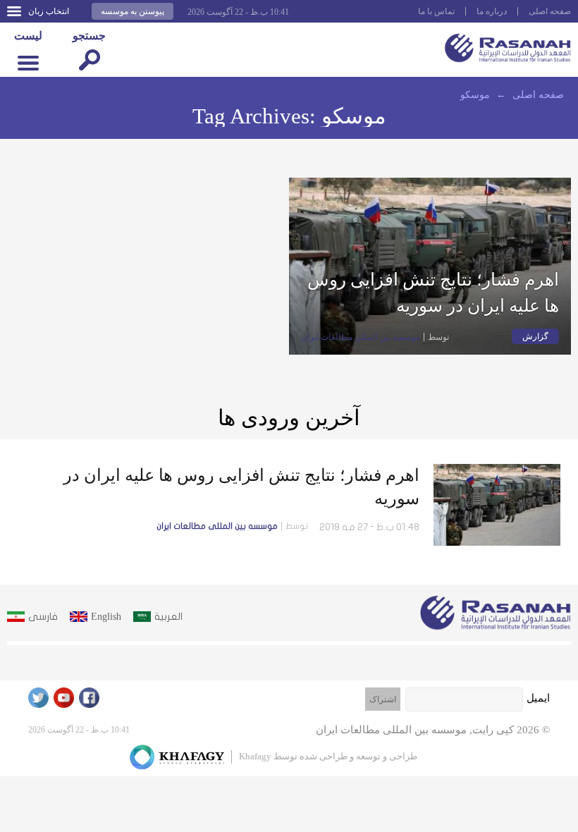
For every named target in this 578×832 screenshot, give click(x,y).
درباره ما (491, 11)
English (106, 616)
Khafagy (255, 756)
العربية (168, 616)
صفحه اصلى (550, 11)
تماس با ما (436, 11)
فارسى (43, 616)
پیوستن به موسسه (132, 11)
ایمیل (538, 698)
